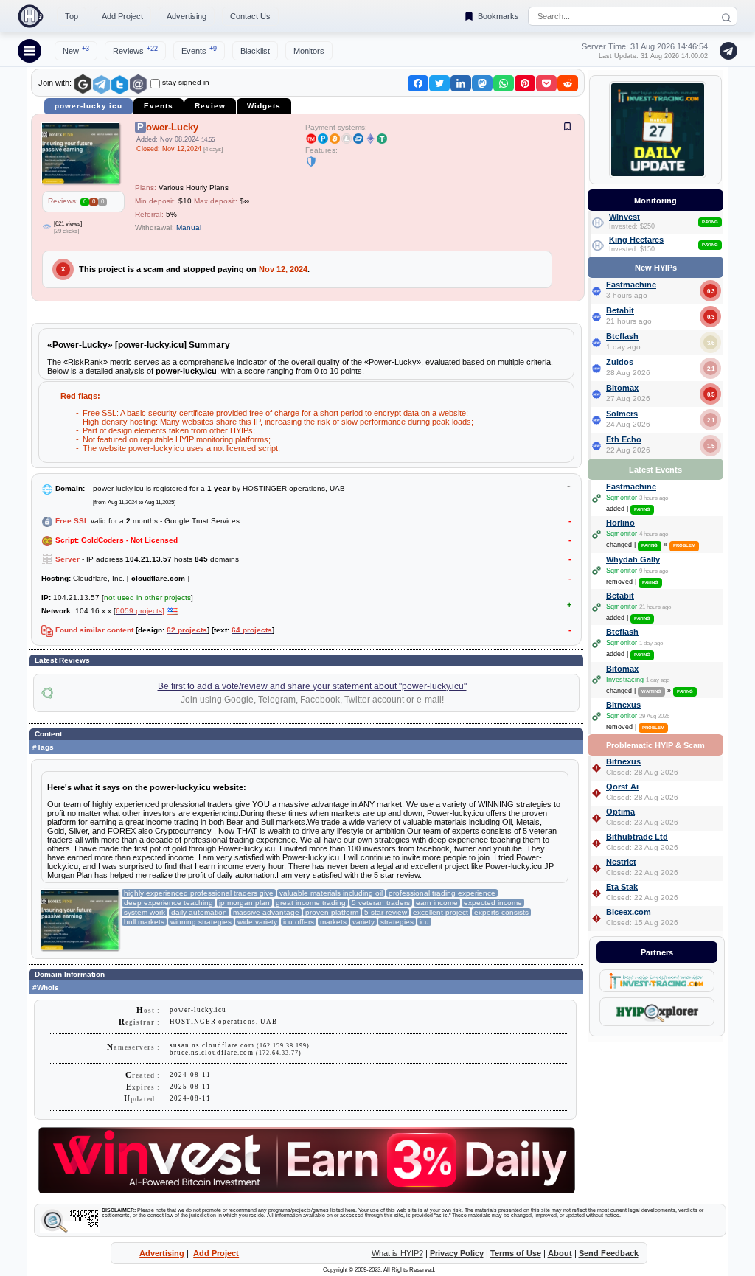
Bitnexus (623, 704)
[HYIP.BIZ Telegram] (725, 51)
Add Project (122, 16)
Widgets (264, 106)
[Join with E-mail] (138, 84)
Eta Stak (622, 886)
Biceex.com (628, 911)
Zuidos (619, 362)
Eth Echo (623, 439)
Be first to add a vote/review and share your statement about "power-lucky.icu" (312, 686)
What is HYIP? (397, 1253)
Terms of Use (515, 1253)
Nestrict (621, 861)
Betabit (620, 310)
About (560, 1253)
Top (71, 16)
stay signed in (185, 82)
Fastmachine (631, 284)
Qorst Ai (622, 786)
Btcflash (622, 336)
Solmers (622, 413)
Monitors (308, 50)
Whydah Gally (633, 559)
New (76, 50)
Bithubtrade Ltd (637, 836)
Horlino (620, 522)
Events (199, 50)
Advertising (186, 16)
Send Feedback (609, 1253)
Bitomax (622, 387)
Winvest (624, 216)
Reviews (135, 50)
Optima (620, 811)
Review (210, 106)
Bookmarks (498, 16)
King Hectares (636, 239)
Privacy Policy (457, 1253)
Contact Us (250, 16)
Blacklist (255, 50)
